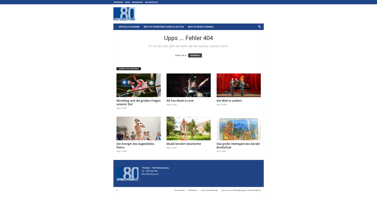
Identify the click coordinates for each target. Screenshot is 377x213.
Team (127, 2)
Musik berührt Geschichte (184, 144)
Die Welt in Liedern (229, 101)
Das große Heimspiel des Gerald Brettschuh (238, 145)
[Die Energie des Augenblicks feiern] (138, 128)
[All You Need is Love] (189, 85)
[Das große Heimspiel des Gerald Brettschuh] (239, 128)
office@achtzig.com (150, 174)
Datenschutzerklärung (209, 190)
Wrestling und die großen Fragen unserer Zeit (138, 102)
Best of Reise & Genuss (201, 26)
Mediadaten (137, 2)
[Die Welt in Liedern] (239, 85)
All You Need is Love (180, 101)
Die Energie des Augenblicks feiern (135, 145)
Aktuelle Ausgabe (129, 26)
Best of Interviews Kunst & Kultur (164, 26)
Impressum (118, 2)
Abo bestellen (151, 2)
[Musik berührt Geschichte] (189, 128)
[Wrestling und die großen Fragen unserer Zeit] (138, 85)
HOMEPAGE (195, 55)
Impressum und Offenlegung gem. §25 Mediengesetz (241, 190)
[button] (259, 27)
